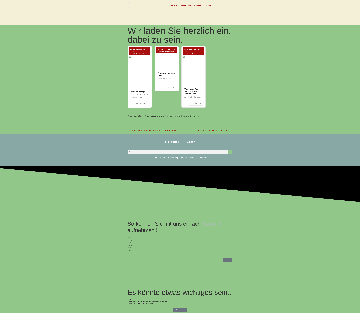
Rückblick (197, 5)
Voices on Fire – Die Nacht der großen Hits (192, 91)
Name (130, 237)
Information (208, 5)
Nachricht (131, 248)
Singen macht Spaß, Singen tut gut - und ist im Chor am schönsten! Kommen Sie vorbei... (163, 116)
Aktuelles (174, 5)
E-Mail (130, 243)
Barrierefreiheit (226, 130)
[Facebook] (224, 5)
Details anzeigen (141, 103)
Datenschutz (213, 130)
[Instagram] (224, 11)
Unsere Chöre (186, 5)
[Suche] (230, 152)
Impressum (201, 130)
